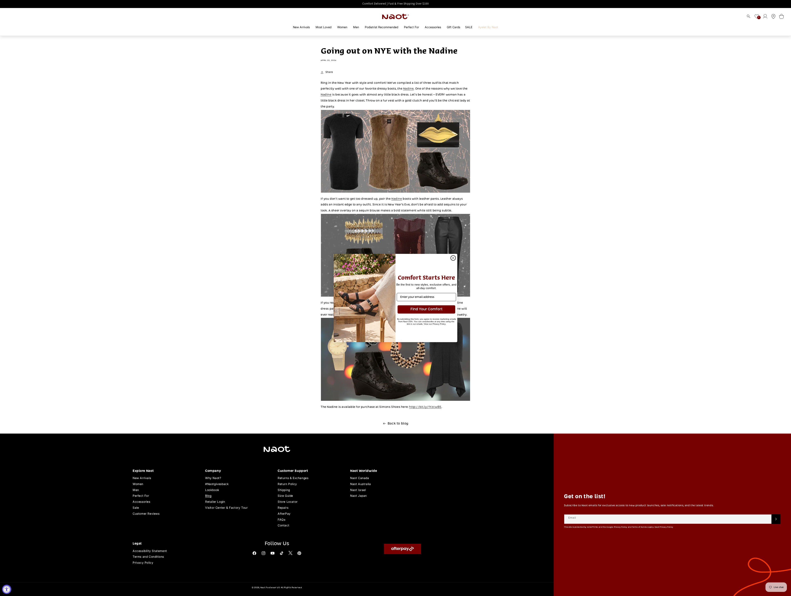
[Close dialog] (453, 257)
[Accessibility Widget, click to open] (6, 589)
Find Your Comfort (426, 309)
